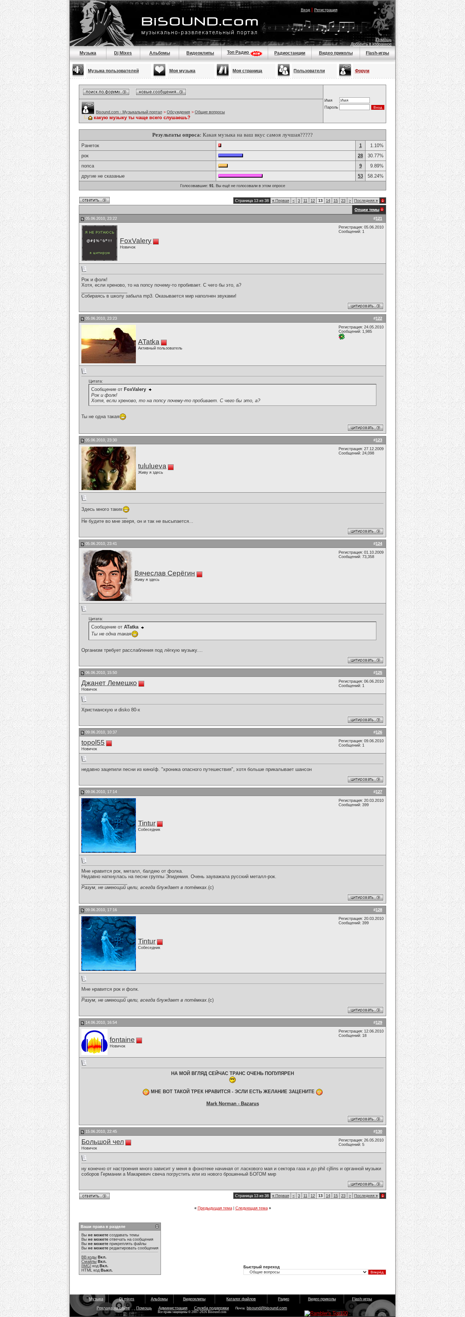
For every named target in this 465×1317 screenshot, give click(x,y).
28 (360, 155)
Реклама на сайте (113, 1308)
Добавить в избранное (371, 44)
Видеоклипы (200, 53)
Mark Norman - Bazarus (232, 1103)
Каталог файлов (241, 1299)
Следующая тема (251, 1208)
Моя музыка (182, 70)
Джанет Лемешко (109, 683)
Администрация (172, 1308)
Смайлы (89, 1261)
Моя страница (247, 70)
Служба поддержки (211, 1308)
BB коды (89, 1257)
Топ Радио (238, 52)
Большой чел (102, 1142)
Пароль (331, 107)
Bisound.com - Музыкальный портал (129, 112)
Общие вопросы (210, 112)
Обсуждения (178, 112)
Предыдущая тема (215, 1208)
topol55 (93, 742)
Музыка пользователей (113, 70)
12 (313, 200)
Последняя (366, 200)
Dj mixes (126, 1299)
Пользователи (309, 70)
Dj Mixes (123, 53)
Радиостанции (289, 53)
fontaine (122, 1039)
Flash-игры (377, 53)
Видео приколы (336, 53)
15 (335, 200)
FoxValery (135, 241)
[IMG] (86, 1266)
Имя (328, 100)
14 (328, 200)
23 (343, 200)
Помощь (384, 39)
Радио (283, 1299)
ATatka (148, 342)
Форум (362, 70)
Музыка (88, 53)
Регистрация (325, 10)
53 (360, 176)
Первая (280, 200)
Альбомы (159, 53)
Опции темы (367, 209)
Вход (305, 10)
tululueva (152, 466)
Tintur (146, 823)
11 (305, 200)
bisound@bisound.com (267, 1308)
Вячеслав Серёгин (164, 573)
